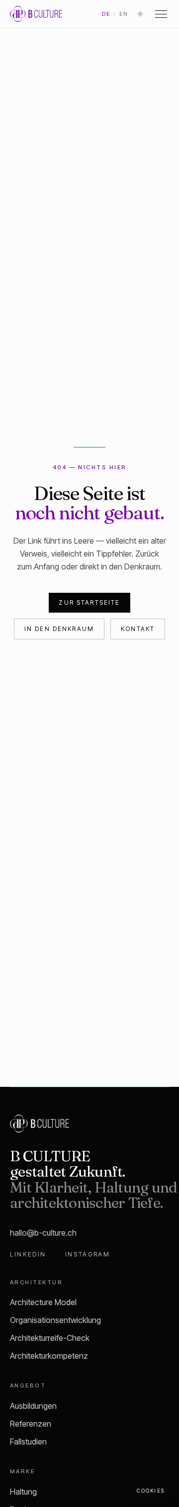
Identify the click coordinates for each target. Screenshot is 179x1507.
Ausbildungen (33, 1406)
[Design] (140, 14)
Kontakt (138, 628)
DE (106, 13)
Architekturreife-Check (50, 1338)
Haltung (23, 1492)
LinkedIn (28, 1254)
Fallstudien (28, 1441)
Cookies (151, 1491)
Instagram (87, 1254)
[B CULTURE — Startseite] (36, 14)
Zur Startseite (89, 602)
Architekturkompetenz (49, 1356)
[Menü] (161, 14)
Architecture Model (43, 1302)
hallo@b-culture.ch (43, 1233)
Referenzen (30, 1424)
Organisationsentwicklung (55, 1320)
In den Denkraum (59, 628)
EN (123, 13)
